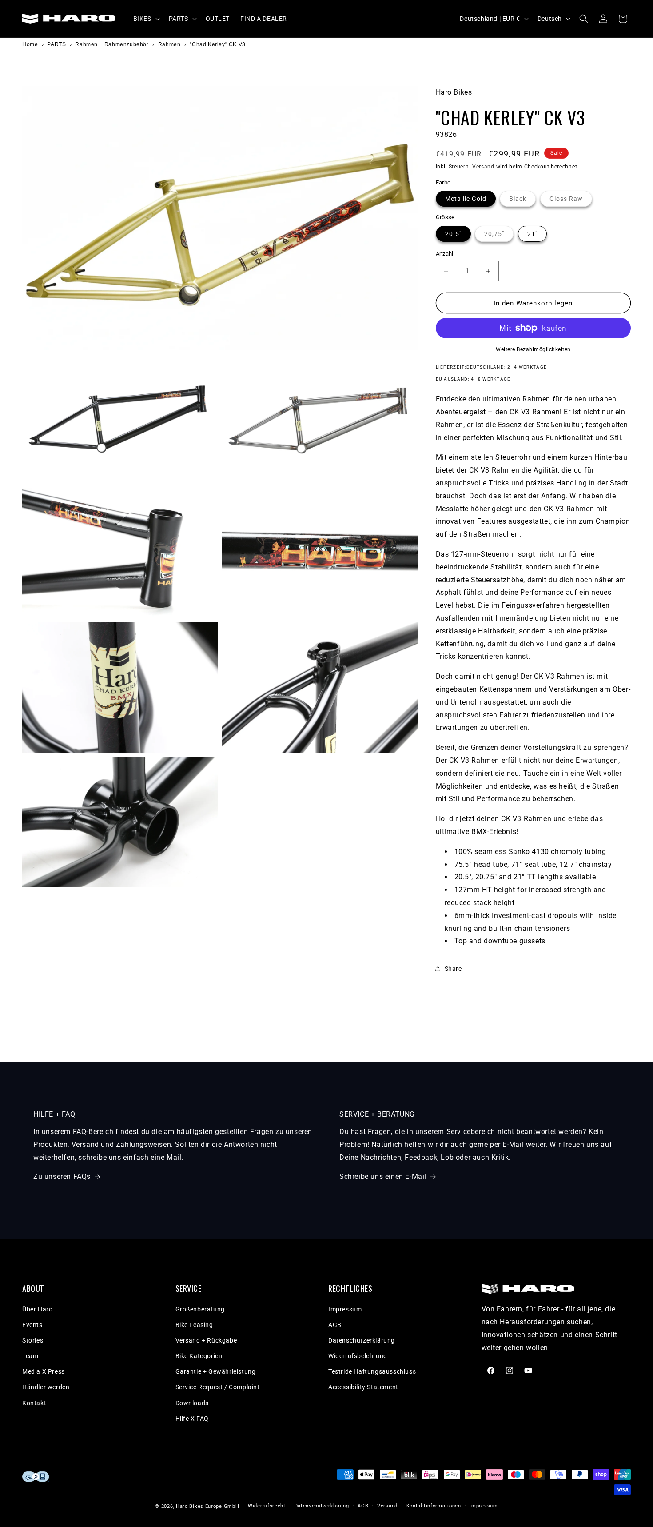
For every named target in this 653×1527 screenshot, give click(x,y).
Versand (483, 167)
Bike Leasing (194, 1324)
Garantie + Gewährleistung (215, 1371)
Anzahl (445, 253)
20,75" (499, 236)
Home (30, 44)
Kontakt (34, 1403)
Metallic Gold (465, 198)
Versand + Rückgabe (206, 1340)
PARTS (56, 44)
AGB (335, 1324)
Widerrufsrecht (267, 1506)
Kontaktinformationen (433, 1506)
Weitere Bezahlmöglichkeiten (533, 349)
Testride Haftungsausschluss (372, 1371)
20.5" (453, 233)
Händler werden (45, 1387)
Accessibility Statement (363, 1387)
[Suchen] (583, 18)
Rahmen (169, 44)
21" (532, 233)
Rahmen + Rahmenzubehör (111, 44)
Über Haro (37, 1309)
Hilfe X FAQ (192, 1418)
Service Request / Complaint (217, 1387)
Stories (32, 1340)
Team (30, 1355)
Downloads (192, 1403)
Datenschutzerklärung (361, 1340)
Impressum (345, 1309)
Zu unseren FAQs (62, 1176)
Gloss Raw (570, 201)
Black (522, 201)
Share (453, 968)
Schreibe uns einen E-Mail (382, 1176)
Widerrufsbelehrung (357, 1355)
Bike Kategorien (199, 1355)
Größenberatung (200, 1309)
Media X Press (43, 1371)
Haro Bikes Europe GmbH (207, 1506)
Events (32, 1324)
